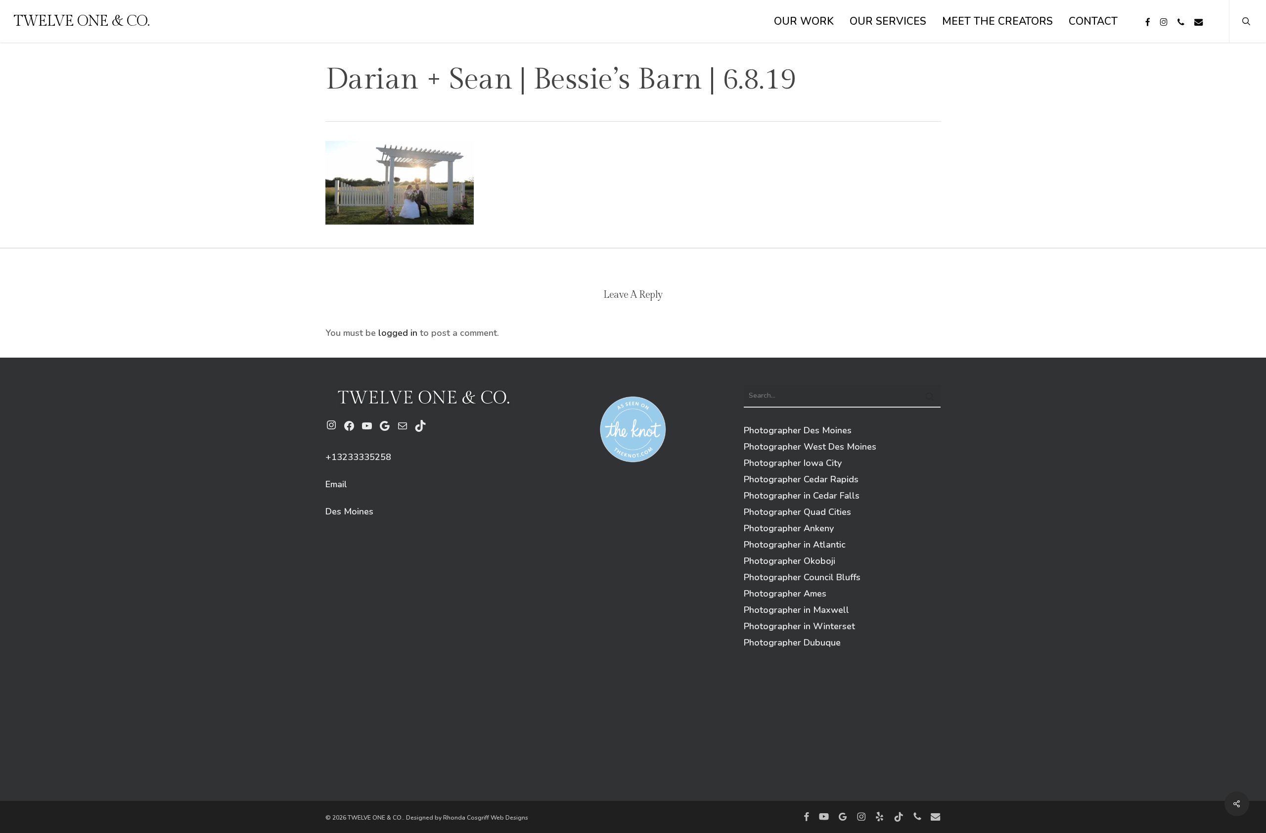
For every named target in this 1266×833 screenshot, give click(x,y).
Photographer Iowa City (793, 463)
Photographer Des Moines (798, 430)
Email (336, 484)
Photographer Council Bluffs (802, 577)
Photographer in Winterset (799, 626)
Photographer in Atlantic (795, 545)
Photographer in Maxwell (796, 610)
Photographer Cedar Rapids (801, 479)
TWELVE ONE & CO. (81, 21)
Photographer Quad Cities (797, 512)
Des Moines (349, 511)
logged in (397, 333)
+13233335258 (358, 457)
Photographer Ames (785, 594)
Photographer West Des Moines (810, 447)
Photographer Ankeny (789, 528)
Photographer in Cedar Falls (801, 496)
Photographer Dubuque (792, 642)
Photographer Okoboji (789, 561)
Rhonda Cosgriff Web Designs (485, 818)
